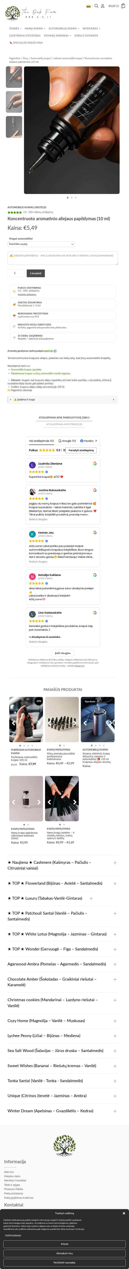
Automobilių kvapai (63, 29)
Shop (25, 58)
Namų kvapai (34, 29)
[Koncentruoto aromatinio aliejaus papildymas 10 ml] (72, 130)
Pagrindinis (14, 58)
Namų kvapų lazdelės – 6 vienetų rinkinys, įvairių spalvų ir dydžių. (60, 835)
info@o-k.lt (79, 666)
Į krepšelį (35, 273)
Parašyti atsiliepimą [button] (81, 450)
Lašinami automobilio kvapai (67, 58)
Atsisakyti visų (64, 1253)
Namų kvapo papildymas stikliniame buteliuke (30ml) (24, 836)
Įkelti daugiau (63, 653)
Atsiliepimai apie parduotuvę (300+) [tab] (64, 417)
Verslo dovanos (86, 36)
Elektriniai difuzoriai (25, 36)
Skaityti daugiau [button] (38, 519)
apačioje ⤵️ (50, 351)
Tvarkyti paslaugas (13, 1235)
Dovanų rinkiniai (56, 36)
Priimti (64, 1244)
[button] (124, 1213)
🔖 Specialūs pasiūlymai (26, 43)
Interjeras (91, 29)
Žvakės (14, 29)
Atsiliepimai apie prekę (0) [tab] (64, 424)
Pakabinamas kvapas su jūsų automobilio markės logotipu (40, 373)
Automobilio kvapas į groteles (26, 370)
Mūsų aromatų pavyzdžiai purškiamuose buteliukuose (61, 756)
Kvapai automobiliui (21, 238)
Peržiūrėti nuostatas (64, 1262)
